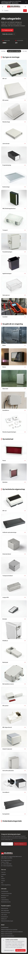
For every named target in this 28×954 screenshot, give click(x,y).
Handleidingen (4, 891)
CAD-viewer (4, 914)
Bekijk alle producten (7, 34)
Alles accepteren (20, 950)
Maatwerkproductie (5, 901)
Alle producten (4, 908)
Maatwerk (3, 897)
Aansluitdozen (4, 916)
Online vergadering (7, 865)
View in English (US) (6, 2)
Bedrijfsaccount (5, 895)
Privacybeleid (19, 947)
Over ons (3, 872)
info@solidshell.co (7, 860)
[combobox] (12, 10)
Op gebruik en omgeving (14, 51)
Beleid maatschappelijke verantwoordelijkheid (12, 931)
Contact (3, 880)
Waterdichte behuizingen (7, 921)
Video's (3, 878)
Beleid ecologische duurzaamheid (9, 929)
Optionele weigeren (9, 950)
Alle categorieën (5, 910)
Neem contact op (19, 843)
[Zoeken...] (25, 10)
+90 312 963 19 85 (7, 864)
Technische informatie (6, 893)
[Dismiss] (26, 2)
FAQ (2, 882)
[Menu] (2, 6)
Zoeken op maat (8, 30)
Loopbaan (3, 874)
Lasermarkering (5, 899)
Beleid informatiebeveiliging (7, 935)
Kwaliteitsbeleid (4, 927)
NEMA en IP (4, 918)
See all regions (15, 2)
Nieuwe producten (5, 912)
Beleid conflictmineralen (6, 933)
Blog (2, 876)
